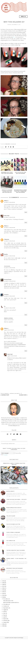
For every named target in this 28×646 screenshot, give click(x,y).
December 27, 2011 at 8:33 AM (9, 217)
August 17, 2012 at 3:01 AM (12, 355)
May (4, 615)
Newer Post (5, 395)
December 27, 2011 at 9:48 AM (9, 267)
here (14, 37)
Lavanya (6, 294)
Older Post (22, 395)
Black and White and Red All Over (11, 602)
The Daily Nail (10, 637)
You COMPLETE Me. (10, 540)
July (4, 611)
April (4, 617)
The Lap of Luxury (10, 516)
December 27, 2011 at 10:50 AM (9, 281)
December (5, 598)
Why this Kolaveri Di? (8, 600)
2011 (3, 597)
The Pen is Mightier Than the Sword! (15, 550)
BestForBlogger (20, 637)
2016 (3, 588)
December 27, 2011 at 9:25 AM (9, 255)
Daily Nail (6, 215)
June (4, 613)
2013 (3, 593)
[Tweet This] (6, 147)
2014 (3, 591)
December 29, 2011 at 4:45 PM (9, 307)
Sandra (6, 254)
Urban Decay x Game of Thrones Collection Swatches (14, 464)
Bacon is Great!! (10, 491)
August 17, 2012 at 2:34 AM (9, 330)
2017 (3, 586)
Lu (4, 306)
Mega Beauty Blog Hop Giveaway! (14, 568)
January (5, 622)
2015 (3, 590)
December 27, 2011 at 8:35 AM (9, 227)
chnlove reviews (8, 318)
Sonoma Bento (7, 279)
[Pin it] (13, 147)
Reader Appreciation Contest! (13, 507)
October (5, 606)
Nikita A (6, 200)
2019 (3, 582)
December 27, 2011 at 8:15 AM (9, 202)
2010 (3, 624)
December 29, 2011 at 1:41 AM (9, 296)
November (5, 604)
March (4, 618)
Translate (5, 455)
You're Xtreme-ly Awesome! (13, 532)
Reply (26, 212)
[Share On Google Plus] (11, 147)
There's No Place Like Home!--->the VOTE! (16, 499)
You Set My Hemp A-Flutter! (13, 524)
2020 (3, 580)
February (5, 620)
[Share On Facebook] (8, 147)
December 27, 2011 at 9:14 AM (9, 240)
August (4, 609)
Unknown (6, 239)
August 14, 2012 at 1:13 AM (8, 319)
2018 (3, 584)
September (6, 608)
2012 (3, 595)
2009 (3, 626)
